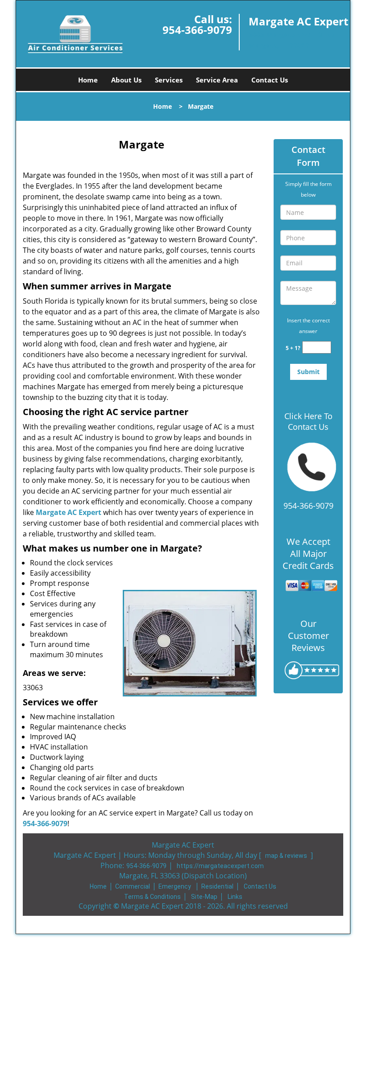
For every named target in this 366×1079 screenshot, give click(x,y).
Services (169, 79)
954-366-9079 (197, 29)
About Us (126, 79)
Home (88, 79)
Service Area (217, 79)
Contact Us (269, 79)
